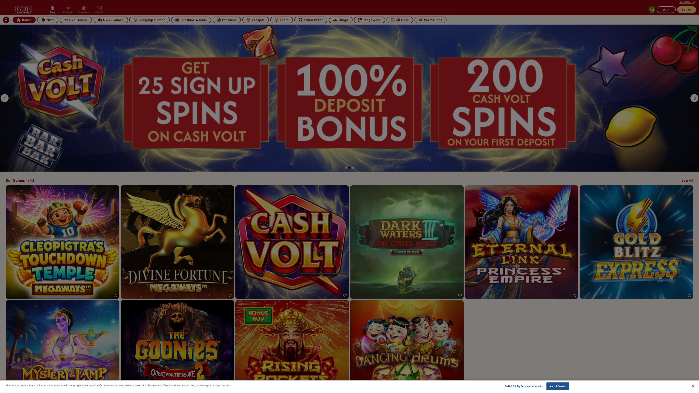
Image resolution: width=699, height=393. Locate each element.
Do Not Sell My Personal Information (524, 386)
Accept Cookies (557, 386)
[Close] (693, 386)
